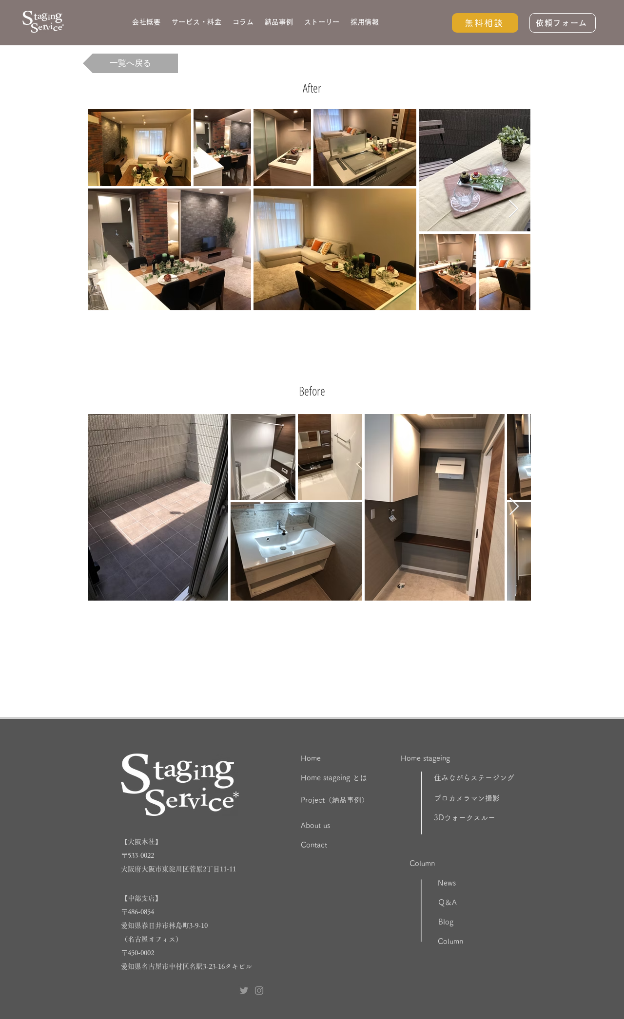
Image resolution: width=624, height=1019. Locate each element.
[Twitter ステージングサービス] (244, 990)
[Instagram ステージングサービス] (259, 990)
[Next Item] (513, 209)
